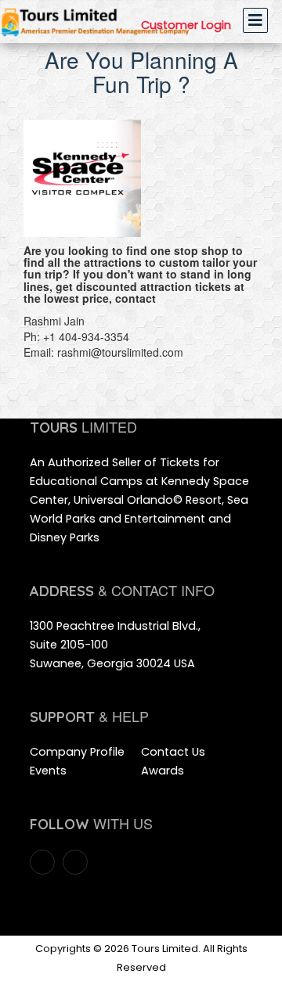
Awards (162, 770)
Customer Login (186, 25)
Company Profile (77, 752)
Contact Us (173, 752)
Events (48, 770)
